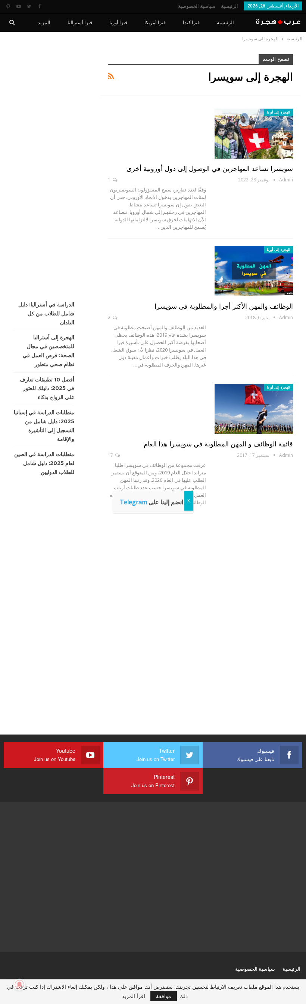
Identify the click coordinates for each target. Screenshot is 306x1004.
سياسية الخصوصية (196, 6)
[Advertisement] (47, 166)
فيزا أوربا (118, 22)
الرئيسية (229, 6)
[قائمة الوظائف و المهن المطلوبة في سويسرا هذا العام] (254, 409)
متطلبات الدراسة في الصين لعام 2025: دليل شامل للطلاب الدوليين (44, 463)
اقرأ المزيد (133, 996)
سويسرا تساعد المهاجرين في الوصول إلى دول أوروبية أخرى (210, 169)
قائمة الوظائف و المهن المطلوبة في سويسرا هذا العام (218, 444)
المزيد (44, 22)
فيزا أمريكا (155, 22)
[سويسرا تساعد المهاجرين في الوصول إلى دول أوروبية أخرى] (254, 134)
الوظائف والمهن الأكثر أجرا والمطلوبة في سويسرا (223, 306)
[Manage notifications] (19, 985)
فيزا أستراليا (80, 22)
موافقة (163, 996)
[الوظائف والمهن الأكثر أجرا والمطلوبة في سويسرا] (254, 271)
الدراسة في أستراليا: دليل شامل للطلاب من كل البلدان (46, 313)
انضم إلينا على (151, 502)
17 (111, 455)
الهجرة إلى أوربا (278, 112)
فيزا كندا (191, 22)
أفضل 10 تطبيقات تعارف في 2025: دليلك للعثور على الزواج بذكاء (47, 388)
